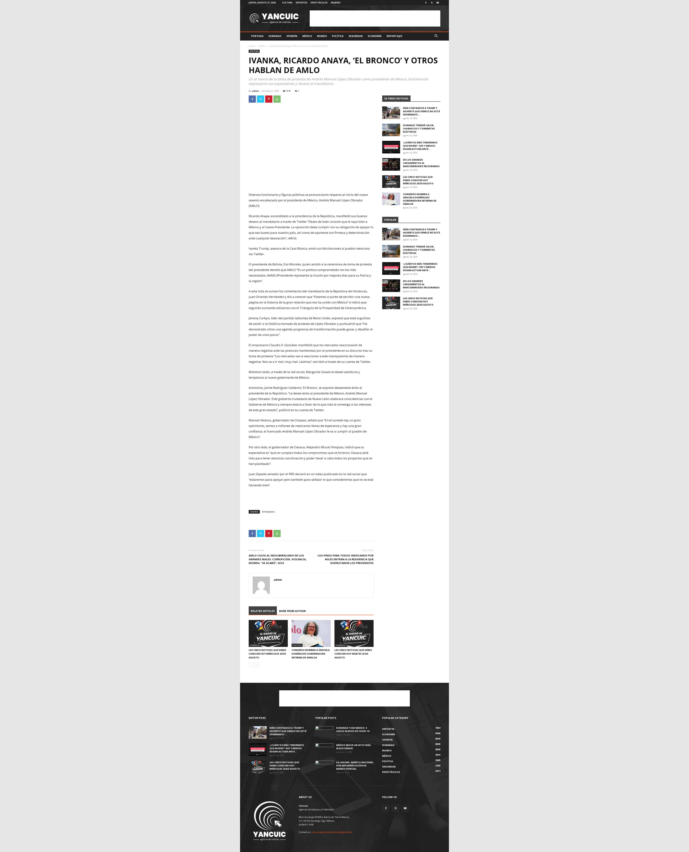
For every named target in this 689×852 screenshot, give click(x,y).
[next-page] (256, 665)
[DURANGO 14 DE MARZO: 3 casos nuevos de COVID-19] (324, 732)
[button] (436, 36)
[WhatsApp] (277, 99)
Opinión (291, 36)
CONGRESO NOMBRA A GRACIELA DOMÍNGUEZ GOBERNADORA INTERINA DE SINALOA (311, 653)
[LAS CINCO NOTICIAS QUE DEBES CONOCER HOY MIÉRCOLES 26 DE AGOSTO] (268, 633)
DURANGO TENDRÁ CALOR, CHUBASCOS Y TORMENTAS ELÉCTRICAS (419, 128)
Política (338, 36)
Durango (275, 36)
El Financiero (268, 511)
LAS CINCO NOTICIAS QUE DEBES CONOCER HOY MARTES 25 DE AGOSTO (353, 653)
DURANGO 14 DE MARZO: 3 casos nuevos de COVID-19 (352, 729)
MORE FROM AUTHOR (292, 611)
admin (255, 91)
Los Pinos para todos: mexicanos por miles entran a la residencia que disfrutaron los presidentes (346, 559)
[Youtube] (437, 2)
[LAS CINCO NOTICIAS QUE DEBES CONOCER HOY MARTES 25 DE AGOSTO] (354, 633)
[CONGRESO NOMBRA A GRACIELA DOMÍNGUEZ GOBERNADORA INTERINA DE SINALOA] (311, 633)
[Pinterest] (268, 99)
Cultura (287, 2)
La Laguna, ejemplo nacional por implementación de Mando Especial (355, 765)
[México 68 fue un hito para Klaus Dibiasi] (324, 749)
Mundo (322, 36)
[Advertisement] (375, 18)
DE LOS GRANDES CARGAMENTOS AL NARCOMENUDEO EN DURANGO (421, 163)
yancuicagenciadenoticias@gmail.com (331, 832)
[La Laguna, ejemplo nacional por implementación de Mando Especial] (324, 767)
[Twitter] (431, 2)
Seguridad (356, 36)
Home (252, 46)
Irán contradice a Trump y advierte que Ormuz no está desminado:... (421, 111)
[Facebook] (425, 2)
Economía (375, 36)
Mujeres (335, 2)
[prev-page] (251, 665)
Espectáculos (319, 2)
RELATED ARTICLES (263, 611)
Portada (257, 36)
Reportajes (394, 36)
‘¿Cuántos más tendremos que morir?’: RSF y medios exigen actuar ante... (420, 146)
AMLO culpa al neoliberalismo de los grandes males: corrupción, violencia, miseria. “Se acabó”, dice (277, 559)
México (307, 36)
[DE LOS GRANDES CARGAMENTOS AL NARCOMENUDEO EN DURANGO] (391, 164)
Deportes (301, 2)
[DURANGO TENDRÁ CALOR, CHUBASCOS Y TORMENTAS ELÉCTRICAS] (391, 130)
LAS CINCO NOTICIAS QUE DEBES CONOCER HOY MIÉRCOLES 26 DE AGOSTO (267, 653)
